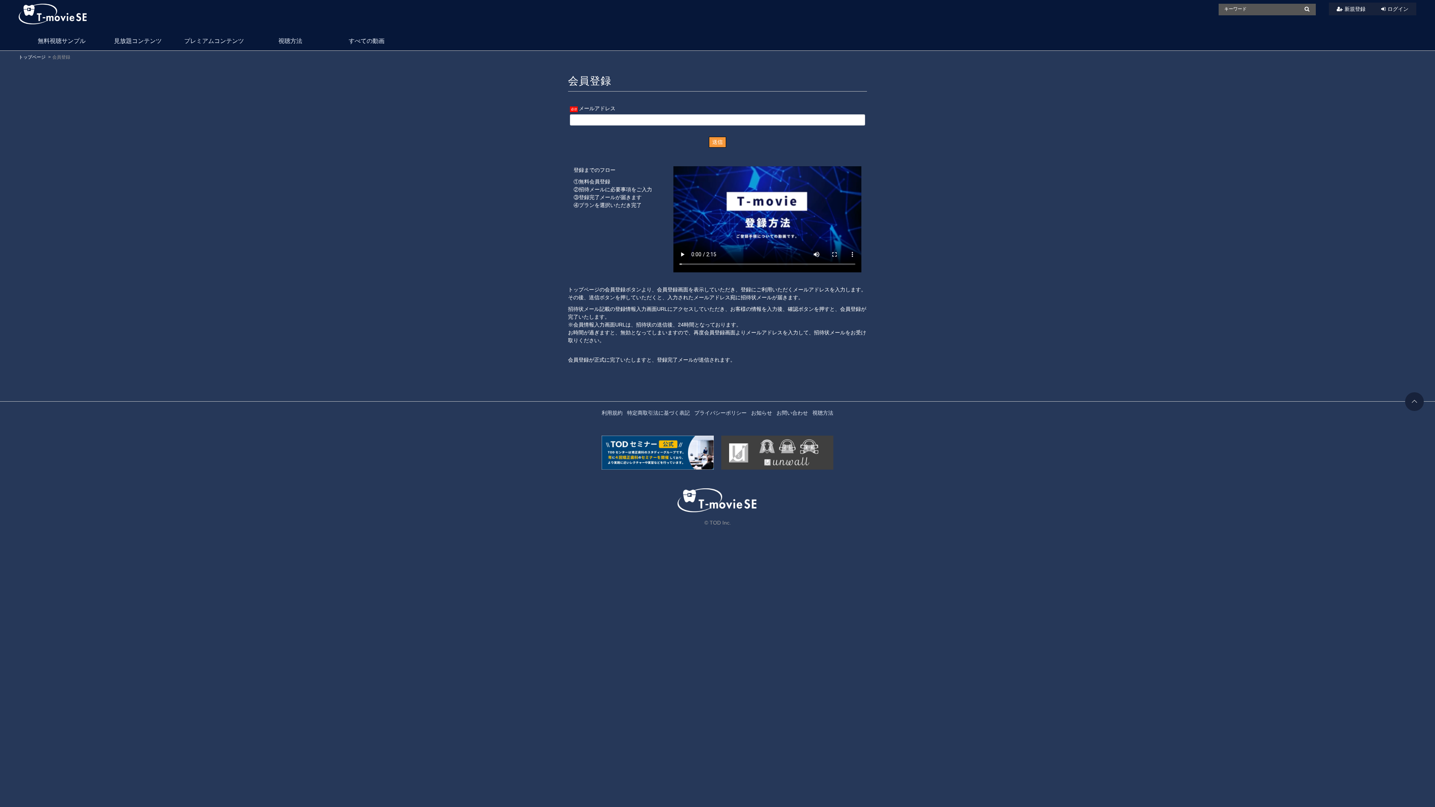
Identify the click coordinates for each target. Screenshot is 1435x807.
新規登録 (1355, 9)
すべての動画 (367, 41)
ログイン (1398, 9)
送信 (717, 142)
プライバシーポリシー (720, 413)
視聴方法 (290, 41)
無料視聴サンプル (62, 41)
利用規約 (612, 413)
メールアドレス (597, 108)
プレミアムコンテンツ (214, 41)
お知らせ (761, 413)
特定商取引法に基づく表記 (658, 413)
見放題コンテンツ (138, 41)
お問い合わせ (792, 413)
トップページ (32, 57)
